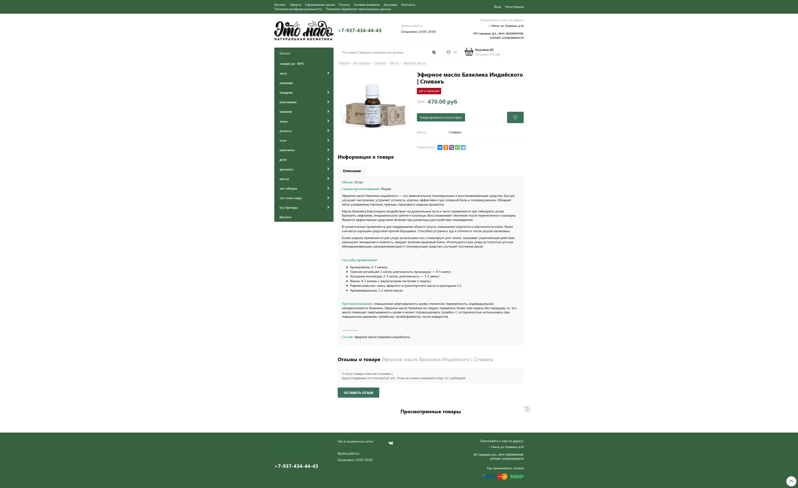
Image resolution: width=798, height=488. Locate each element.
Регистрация (514, 6)
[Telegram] (463, 147)
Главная (344, 63)
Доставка (390, 4)
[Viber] (451, 147)
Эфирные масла (414, 63)
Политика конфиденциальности (298, 9)
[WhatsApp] (457, 147)
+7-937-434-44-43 (360, 30)
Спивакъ (380, 63)
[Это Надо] (304, 30)
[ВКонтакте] (439, 147)
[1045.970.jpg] (375, 108)
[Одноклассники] (445, 147)
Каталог (280, 4)
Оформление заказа (320, 4)
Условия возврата (367, 4)
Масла (394, 63)
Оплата (344, 4)
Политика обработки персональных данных (358, 9)
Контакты (408, 4)
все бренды (361, 63)
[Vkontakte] (391, 443)
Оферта (295, 4)
